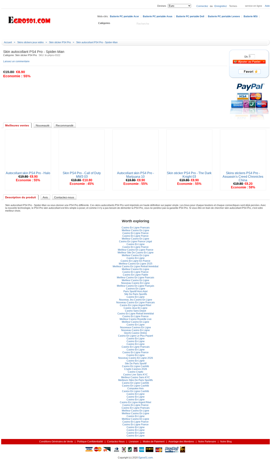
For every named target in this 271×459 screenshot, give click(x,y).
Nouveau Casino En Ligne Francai (135, 302)
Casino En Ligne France (135, 233)
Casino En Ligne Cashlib (135, 366)
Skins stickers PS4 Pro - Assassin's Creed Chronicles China (243, 176)
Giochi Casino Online (135, 333)
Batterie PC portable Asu (157, 16)
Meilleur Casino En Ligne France (135, 249)
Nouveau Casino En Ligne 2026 (135, 358)
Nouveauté (88, 33)
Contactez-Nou (116, 441)
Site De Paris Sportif (135, 294)
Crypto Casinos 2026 (135, 369)
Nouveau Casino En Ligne (135, 283)
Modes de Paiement (153, 441)
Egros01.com (145, 457)
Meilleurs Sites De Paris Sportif (135, 380)
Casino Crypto (135, 371)
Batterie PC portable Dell (190, 16)
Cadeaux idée (110, 33)
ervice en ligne (253, 6)
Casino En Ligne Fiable (135, 274)
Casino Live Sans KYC (135, 374)
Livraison (134, 441)
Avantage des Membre (181, 441)
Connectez (202, 6)
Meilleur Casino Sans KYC (135, 377)
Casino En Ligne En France (135, 261)
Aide (267, 6)
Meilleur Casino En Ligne (135, 230)
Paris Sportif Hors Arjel (135, 291)
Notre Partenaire (207, 441)
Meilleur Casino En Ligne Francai (135, 277)
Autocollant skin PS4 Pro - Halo (28, 173)
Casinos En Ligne (135, 288)
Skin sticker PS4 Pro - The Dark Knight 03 (189, 174)
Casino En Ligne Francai (136, 227)
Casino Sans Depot (135, 310)
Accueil (48, 33)
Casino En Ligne (136, 244)
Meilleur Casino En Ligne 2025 (135, 263)
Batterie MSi (251, 16)
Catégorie (21, 33)
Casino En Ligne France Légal (135, 241)
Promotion (132, 33)
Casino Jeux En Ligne (135, 308)
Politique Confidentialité (90, 441)
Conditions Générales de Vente (56, 441)
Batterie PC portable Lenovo (224, 16)
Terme (233, 6)
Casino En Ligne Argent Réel (135, 305)
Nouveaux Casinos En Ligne (135, 327)
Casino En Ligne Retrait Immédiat (135, 313)
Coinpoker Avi (135, 388)
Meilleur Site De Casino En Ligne (136, 252)
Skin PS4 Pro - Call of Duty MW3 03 (82, 174)
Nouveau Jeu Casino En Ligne (135, 299)
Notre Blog (152, 33)
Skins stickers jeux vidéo (30, 42)
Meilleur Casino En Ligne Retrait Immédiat (135, 266)
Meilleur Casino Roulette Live (136, 319)
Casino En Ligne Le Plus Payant (135, 335)
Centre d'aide (66, 33)
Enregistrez (220, 6)
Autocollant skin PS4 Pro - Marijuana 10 (135, 174)
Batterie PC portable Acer (124, 16)
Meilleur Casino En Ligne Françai (135, 285)
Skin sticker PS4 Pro (60, 42)
